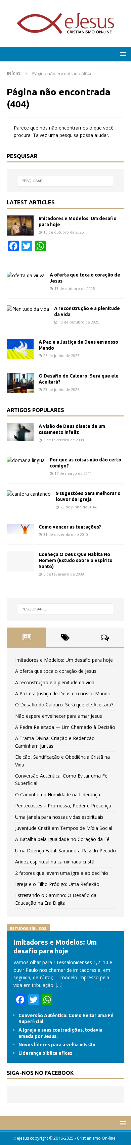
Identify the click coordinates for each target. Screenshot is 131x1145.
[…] (59, 985)
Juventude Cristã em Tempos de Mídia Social (63, 828)
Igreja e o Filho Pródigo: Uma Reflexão (57, 884)
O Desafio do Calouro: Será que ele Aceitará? (64, 704)
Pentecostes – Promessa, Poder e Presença (63, 805)
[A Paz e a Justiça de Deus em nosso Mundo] (20, 349)
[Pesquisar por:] (66, 181)
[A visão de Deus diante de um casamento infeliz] (20, 432)
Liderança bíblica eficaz (45, 1053)
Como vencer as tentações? (70, 527)
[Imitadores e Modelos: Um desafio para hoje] (20, 225)
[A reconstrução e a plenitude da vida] (28, 309)
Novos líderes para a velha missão (56, 1044)
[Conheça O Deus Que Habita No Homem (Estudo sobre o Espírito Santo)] (20, 561)
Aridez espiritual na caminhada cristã (54, 861)
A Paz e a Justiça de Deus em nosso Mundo (63, 693)
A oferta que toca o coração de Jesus (55, 671)
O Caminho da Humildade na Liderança (57, 794)
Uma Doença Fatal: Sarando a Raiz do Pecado (65, 850)
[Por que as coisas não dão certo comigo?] (26, 460)
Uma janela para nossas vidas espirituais (59, 817)
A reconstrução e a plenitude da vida (54, 682)
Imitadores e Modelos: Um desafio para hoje (64, 660)
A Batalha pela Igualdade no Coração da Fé (62, 839)
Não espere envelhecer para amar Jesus (58, 716)
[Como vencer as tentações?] (20, 529)
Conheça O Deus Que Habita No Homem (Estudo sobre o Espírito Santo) (76, 560)
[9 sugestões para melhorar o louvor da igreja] (29, 494)
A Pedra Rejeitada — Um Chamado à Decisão (65, 727)
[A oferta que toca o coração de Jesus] (26, 275)
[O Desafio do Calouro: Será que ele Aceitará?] (20, 383)
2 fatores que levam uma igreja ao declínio (61, 873)
